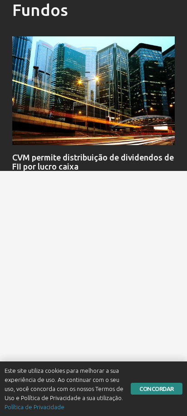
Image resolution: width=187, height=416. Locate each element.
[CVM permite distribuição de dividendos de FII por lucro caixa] (93, 90)
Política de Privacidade (34, 407)
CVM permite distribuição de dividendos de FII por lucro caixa (93, 162)
